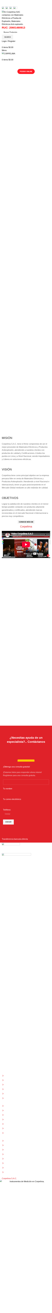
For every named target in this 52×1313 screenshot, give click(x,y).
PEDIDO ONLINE (26, 71)
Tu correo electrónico (12, 799)
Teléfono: (17, 814)
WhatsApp (29, 405)
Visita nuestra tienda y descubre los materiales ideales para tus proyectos (26, 343)
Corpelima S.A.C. (9, 1178)
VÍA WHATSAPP (27, 752)
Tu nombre (7, 789)
